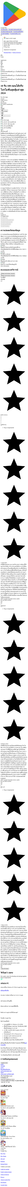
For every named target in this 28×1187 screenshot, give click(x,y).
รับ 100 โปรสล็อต (5, 33)
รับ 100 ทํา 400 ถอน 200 (6, 31)
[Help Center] (1, 35)
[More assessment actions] (1, 425)
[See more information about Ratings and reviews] (1, 274)
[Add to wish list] (2, 118)
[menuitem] (15, 38)
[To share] (2, 113)
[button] (14, 107)
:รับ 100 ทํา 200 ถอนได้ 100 (15, 29)
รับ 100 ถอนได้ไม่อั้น (18, 31)
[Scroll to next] (2, 129)
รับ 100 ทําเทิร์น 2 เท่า (15, 33)
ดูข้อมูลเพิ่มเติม (5, 990)
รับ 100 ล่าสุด (4, 29)
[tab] (4, 29)
